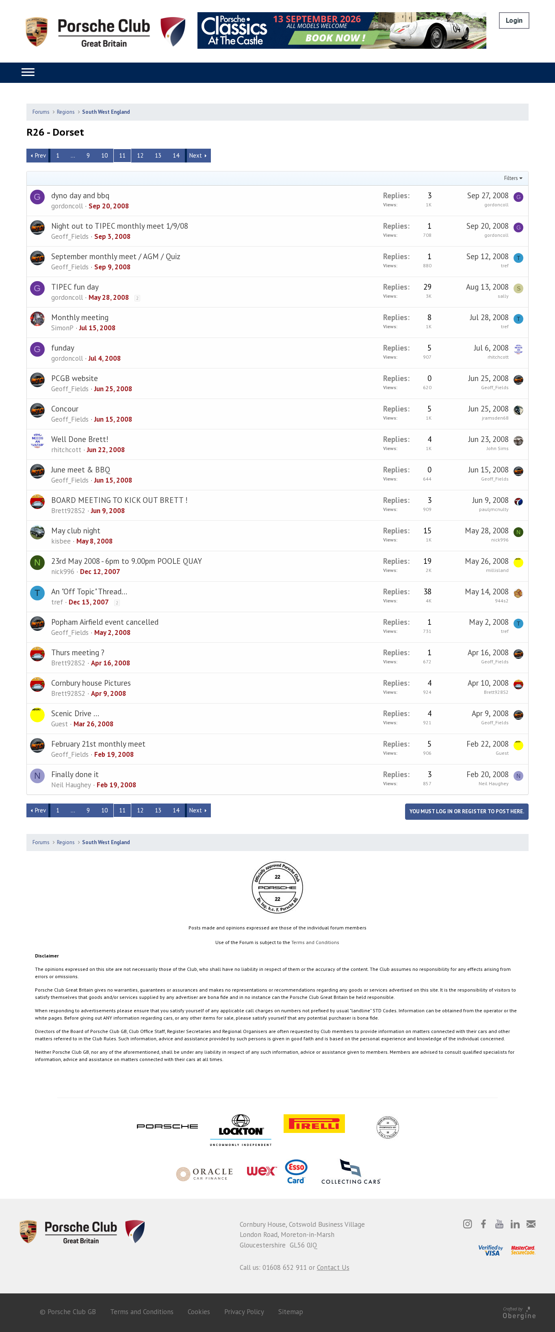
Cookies (199, 1311)
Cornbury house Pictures (91, 683)
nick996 (500, 540)
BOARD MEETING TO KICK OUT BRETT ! (119, 500)
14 (176, 155)
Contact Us (333, 1267)
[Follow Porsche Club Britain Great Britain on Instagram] (467, 1223)
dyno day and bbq (80, 195)
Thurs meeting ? (77, 652)
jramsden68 (495, 418)
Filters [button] (511, 178)
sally (503, 296)
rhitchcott (498, 357)
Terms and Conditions (315, 942)
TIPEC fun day (75, 287)
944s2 (502, 601)
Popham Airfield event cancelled (104, 622)
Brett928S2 (68, 510)
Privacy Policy (244, 1311)
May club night (75, 530)
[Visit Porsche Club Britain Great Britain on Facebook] (483, 1223)
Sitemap (290, 1311)
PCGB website (74, 378)
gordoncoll (67, 205)
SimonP (62, 327)
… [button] (73, 155)
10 (104, 155)
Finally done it (75, 774)
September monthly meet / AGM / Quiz (115, 256)
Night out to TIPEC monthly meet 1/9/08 (119, 226)
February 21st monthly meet (98, 744)
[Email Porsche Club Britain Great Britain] (531, 1223)
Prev (40, 155)
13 (158, 155)
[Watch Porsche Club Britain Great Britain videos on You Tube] (499, 1223)
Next (195, 155)
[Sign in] (514, 20)
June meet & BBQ (80, 469)
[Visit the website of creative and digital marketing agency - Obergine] (519, 1312)
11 (122, 155)
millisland (497, 570)
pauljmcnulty (494, 509)
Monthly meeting (79, 317)
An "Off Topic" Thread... (89, 591)
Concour (64, 409)
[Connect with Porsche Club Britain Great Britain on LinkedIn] (515, 1223)
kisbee (61, 541)
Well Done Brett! (79, 439)
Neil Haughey (71, 784)
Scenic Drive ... (75, 713)
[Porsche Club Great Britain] (105, 31)
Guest (59, 723)
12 (140, 155)
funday (62, 348)
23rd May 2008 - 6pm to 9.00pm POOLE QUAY (126, 561)
